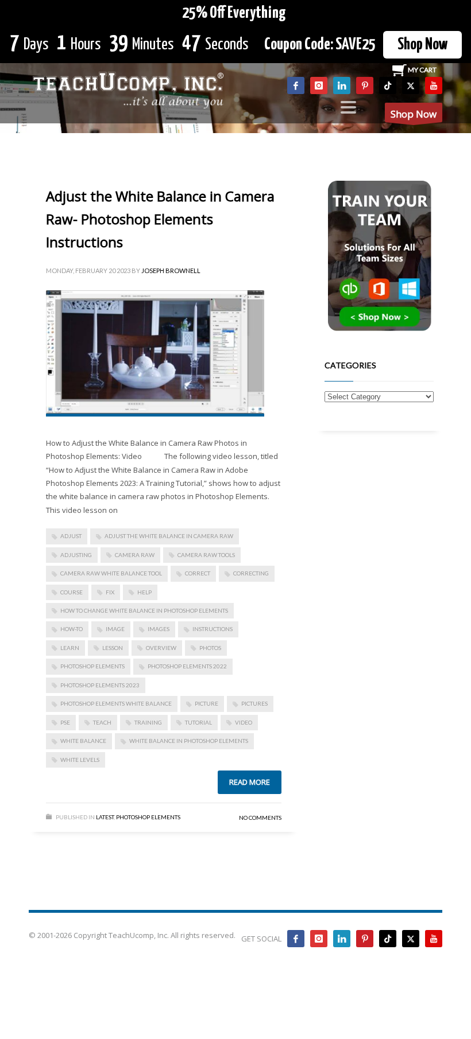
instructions (212, 628)
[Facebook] (295, 85)
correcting (251, 573)
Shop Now (422, 45)
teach (102, 722)
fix (110, 592)
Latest (105, 817)
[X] (410, 85)
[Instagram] (318, 85)
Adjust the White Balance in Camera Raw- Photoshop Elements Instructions (160, 218)
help (144, 592)
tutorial (198, 722)
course (71, 592)
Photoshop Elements (148, 817)
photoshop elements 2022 (187, 666)
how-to (71, 628)
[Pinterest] (364, 85)
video (243, 722)
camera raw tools (206, 554)
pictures (254, 703)
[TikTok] (387, 85)
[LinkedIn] (341, 85)
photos (210, 647)
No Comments (260, 817)
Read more (249, 782)
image (115, 628)
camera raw (135, 554)
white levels (79, 759)
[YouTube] (433, 85)
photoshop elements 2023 (100, 685)
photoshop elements (92, 666)
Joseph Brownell (170, 270)
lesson (112, 647)
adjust (71, 535)
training (148, 722)
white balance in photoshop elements (188, 740)
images (158, 628)
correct (197, 573)
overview (161, 647)
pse (65, 722)
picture (206, 703)
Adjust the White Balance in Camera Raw (169, 535)
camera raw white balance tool (111, 573)
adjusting (76, 554)
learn (69, 647)
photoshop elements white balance (116, 703)
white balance (83, 740)
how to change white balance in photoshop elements (144, 610)
